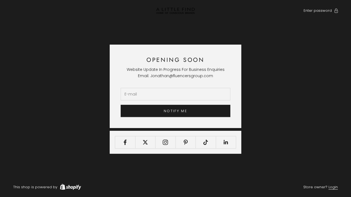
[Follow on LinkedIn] (226, 142)
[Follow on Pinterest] (186, 142)
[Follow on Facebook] (125, 142)
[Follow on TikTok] (206, 142)
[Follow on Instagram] (165, 142)
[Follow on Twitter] (145, 142)
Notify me (175, 111)
